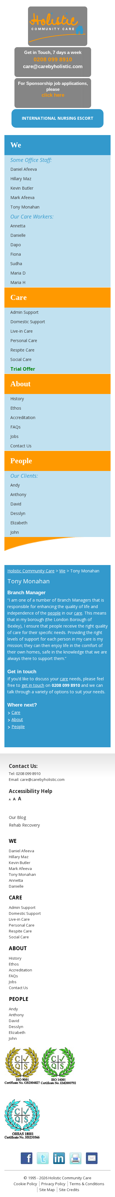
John (14, 532)
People (21, 461)
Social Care (21, 359)
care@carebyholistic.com (53, 66)
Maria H (17, 282)
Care (18, 297)
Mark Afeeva (22, 197)
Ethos (15, 408)
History (17, 398)
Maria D (18, 273)
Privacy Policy (53, 1183)
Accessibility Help (30, 791)
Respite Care (22, 350)
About (20, 384)
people (54, 613)
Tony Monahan (25, 207)
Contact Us (21, 446)
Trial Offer (22, 369)
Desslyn (17, 513)
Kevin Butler (21, 188)
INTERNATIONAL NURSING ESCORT (57, 118)
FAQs (15, 427)
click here (53, 95)
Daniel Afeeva (23, 169)
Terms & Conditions (87, 1183)
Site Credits (69, 1189)
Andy (15, 485)
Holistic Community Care (31, 571)
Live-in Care (21, 331)
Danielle (18, 235)
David (15, 504)
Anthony (18, 494)
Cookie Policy (25, 1183)
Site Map (47, 1189)
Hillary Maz (20, 178)
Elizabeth (18, 523)
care (78, 613)
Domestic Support (27, 321)
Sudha (16, 263)
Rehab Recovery (24, 825)
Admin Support (24, 312)
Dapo (15, 244)
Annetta (17, 226)
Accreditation (22, 417)
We (15, 145)
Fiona (15, 254)
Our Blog (17, 817)
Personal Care (23, 340)
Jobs (14, 436)
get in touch (33, 685)
